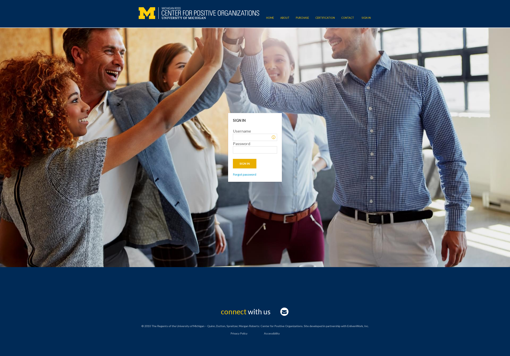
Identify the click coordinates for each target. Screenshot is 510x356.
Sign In (366, 17)
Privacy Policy (238, 333)
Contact (347, 17)
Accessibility (272, 333)
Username (242, 131)
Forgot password (244, 174)
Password (241, 143)
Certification (325, 17)
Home (270, 17)
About (284, 17)
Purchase (302, 17)
